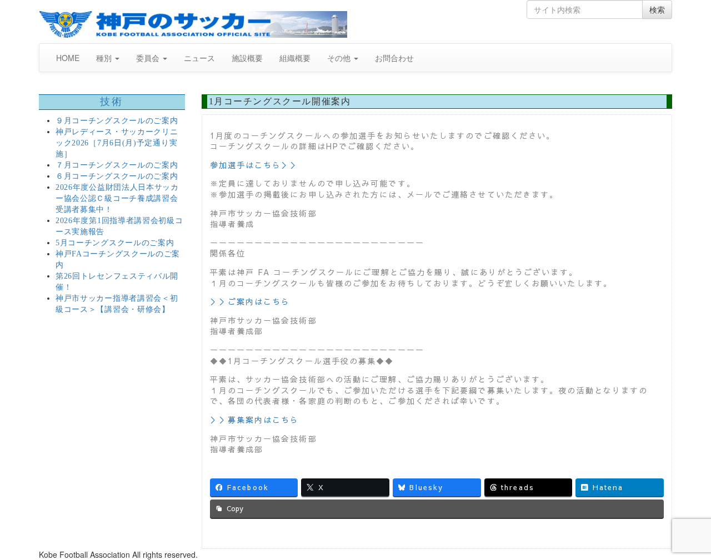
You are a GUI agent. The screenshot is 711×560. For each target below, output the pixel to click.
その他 (340, 57)
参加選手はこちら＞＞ (254, 164)
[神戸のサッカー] (193, 24)
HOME (67, 57)
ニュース (199, 57)
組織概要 (295, 57)
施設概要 (247, 57)
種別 (105, 57)
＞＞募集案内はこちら (254, 419)
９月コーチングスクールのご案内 (117, 121)
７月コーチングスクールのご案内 (117, 165)
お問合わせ (394, 57)
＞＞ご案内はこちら (250, 301)
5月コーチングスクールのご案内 (115, 243)
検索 (657, 9)
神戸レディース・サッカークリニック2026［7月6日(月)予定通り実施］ (117, 143)
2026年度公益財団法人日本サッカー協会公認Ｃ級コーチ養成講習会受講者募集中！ (117, 198)
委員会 (149, 57)
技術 (112, 101)
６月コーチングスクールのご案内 (117, 176)
